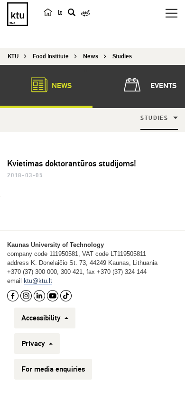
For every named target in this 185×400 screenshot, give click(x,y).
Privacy (34, 343)
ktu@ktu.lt (38, 280)
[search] (71, 12)
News (61, 86)
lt (60, 13)
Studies (154, 118)
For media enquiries (53, 369)
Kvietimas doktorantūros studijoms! (71, 163)
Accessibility (42, 318)
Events (162, 86)
